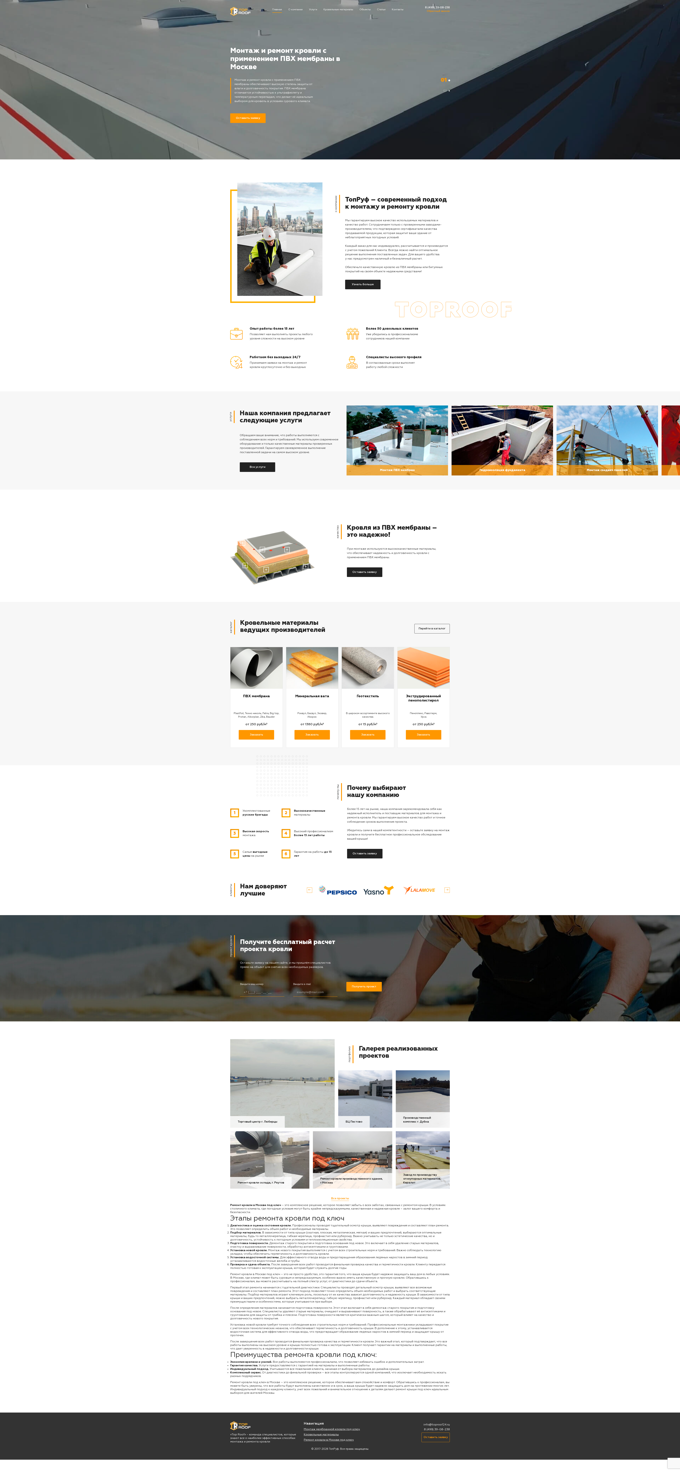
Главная (277, 9)
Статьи (381, 9)
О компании (295, 9)
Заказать (256, 734)
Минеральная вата (312, 696)
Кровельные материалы (338, 9)
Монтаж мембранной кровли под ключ (332, 1429)
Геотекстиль (368, 696)
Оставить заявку (248, 118)
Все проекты (340, 1198)
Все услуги (257, 467)
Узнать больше (363, 284)
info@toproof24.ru (436, 1424)
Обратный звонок (438, 11)
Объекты (365, 9)
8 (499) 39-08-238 (437, 7)
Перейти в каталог (432, 628)
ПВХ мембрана (256, 696)
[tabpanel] (340, 79)
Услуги (313, 9)
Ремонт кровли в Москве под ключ (329, 1440)
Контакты (397, 9)
